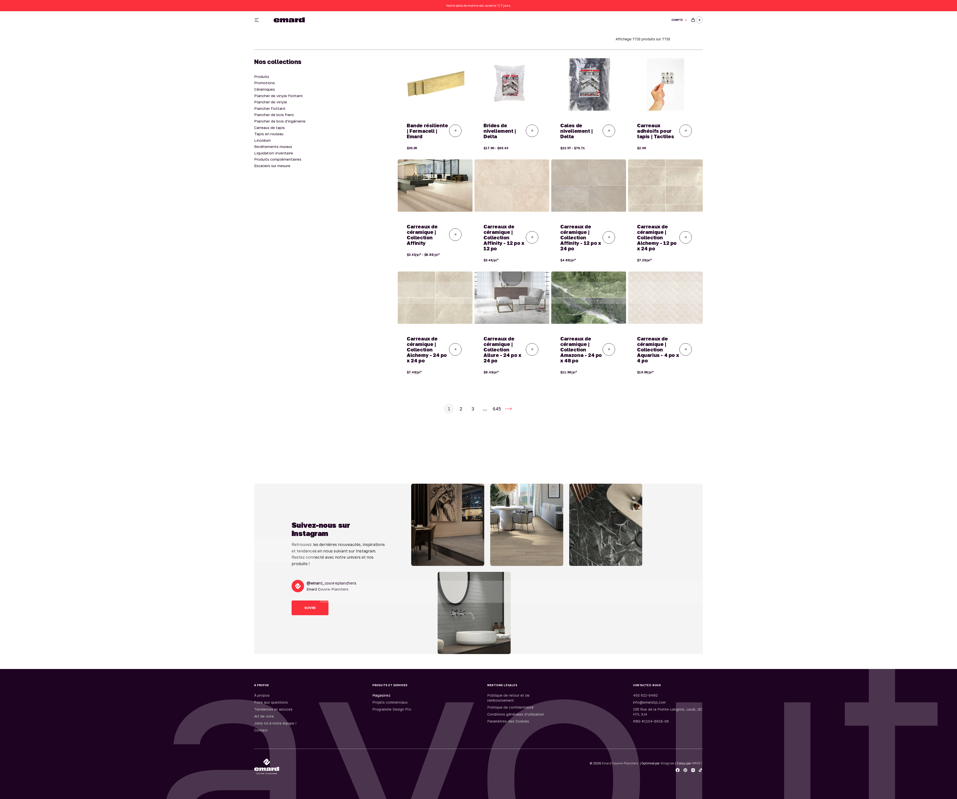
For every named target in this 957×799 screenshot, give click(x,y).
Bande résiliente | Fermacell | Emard (427, 130)
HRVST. (697, 763)
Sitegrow (667, 763)
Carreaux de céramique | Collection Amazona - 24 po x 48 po (581, 349)
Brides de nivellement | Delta (499, 130)
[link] (435, 84)
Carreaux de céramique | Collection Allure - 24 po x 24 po (502, 349)
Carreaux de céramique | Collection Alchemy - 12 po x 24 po (657, 237)
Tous (536, 20)
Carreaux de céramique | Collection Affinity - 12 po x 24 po (580, 237)
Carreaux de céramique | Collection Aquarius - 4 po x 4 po (658, 349)
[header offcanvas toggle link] (259, 20)
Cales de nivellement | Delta (576, 130)
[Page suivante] (508, 409)
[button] (679, 20)
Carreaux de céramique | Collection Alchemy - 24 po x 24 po (427, 349)
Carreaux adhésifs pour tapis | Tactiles (655, 130)
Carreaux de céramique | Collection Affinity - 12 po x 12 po (503, 237)
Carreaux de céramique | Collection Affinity (422, 234)
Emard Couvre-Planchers (620, 763)
